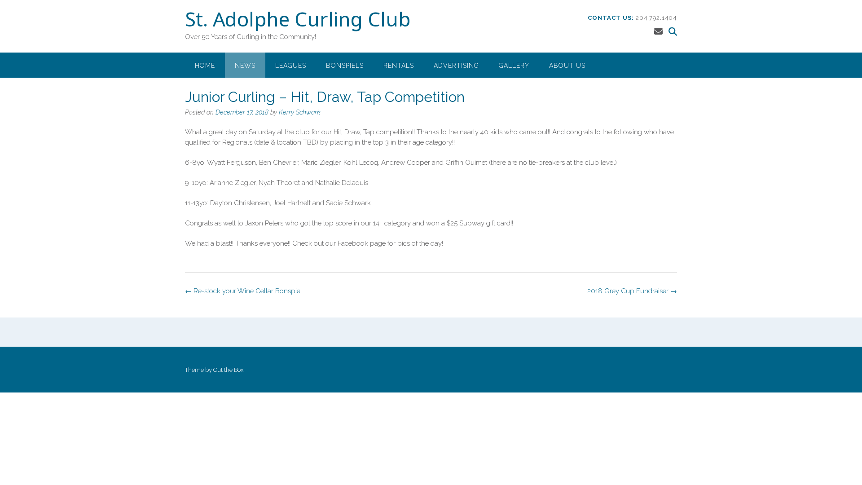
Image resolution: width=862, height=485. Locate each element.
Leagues (290, 65)
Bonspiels (345, 65)
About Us (567, 65)
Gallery (514, 65)
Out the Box (228, 369)
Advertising (456, 65)
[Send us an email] (658, 31)
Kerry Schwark (300, 112)
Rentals (398, 65)
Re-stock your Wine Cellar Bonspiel (243, 291)
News (245, 65)
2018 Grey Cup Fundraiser (632, 291)
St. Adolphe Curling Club (297, 21)
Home (205, 65)
